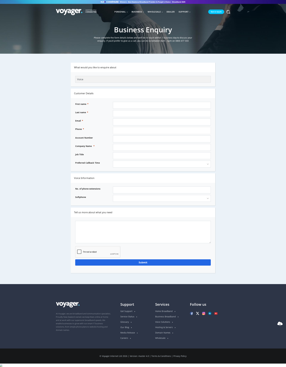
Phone (78, 129)
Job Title (79, 154)
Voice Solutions (163, 321)
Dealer (171, 11)
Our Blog (125, 327)
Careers (124, 338)
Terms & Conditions (161, 356)
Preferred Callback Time (87, 162)
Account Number (84, 137)
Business (137, 11)
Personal (120, 11)
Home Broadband (164, 311)
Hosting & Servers (164, 327)
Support (184, 11)
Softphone (80, 197)
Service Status (127, 316)
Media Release (128, 332)
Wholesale (154, 11)
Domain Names (163, 332)
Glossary (124, 321)
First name (80, 104)
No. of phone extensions (87, 188)
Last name (80, 112)
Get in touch (216, 11)
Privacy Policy (180, 356)
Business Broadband (166, 316)
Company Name (83, 146)
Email (78, 120)
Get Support (126, 311)
